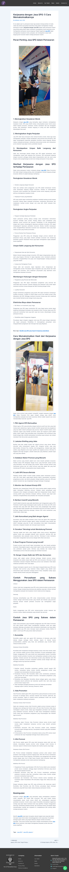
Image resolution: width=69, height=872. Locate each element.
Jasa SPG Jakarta (27, 832)
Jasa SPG (19, 832)
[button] (65, 868)
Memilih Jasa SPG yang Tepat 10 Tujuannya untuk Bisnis (34, 330)
